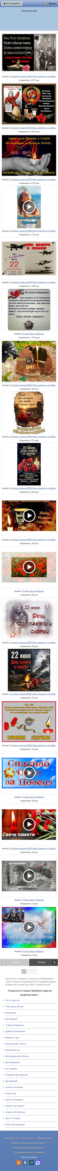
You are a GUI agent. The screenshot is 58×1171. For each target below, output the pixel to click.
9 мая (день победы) (33, 334)
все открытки (12, 3)
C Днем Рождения (14, 1025)
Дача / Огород (12, 1118)
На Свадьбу (11, 1068)
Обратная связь (44, 1138)
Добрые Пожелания (15, 1031)
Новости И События (15, 1112)
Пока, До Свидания (15, 1124)
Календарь (10, 1012)
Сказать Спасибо (14, 1087)
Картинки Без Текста (15, 1043)
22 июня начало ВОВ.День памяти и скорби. (33, 76)
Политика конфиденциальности (27, 1148)
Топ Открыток (12, 1000)
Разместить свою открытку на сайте (28, 1143)
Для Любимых (12, 1062)
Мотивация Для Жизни (17, 1056)
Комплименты (12, 1050)
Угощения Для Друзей (16, 1075)
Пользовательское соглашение (29, 1152)
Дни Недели (11, 1019)
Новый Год (10, 1093)
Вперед (41, 962)
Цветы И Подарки (14, 1099)
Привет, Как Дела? (14, 1106)
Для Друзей (11, 1081)
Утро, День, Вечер (14, 1006)
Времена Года (12, 1037)
